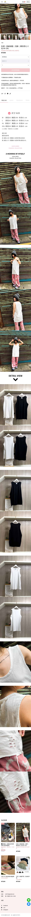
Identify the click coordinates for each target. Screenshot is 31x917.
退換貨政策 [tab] (19, 100)
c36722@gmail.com (9, 894)
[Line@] (28, 900)
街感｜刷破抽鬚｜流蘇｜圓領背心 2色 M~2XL (23, 846)
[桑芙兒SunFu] (4, 2)
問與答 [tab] (28, 100)
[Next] (28, 18)
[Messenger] (28, 904)
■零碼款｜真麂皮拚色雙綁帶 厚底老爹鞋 (7, 846)
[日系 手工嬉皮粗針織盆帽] (8, 865)
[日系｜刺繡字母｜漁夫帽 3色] (23, 865)
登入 (28, 1)
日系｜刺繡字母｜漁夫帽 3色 (23, 878)
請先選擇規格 (15, 70)
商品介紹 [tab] (4, 100)
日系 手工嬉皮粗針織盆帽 (7, 877)
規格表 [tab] (11, 100)
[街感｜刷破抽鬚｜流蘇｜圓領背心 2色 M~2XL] (23, 832)
